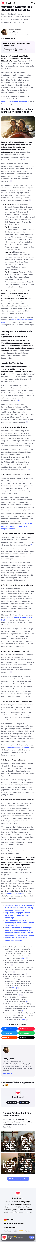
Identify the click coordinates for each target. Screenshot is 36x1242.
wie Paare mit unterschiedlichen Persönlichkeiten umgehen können (16, 526)
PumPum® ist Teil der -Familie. (17, 1231)
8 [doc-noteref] (31, 544)
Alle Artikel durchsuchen (18, 1179)
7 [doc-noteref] (29, 469)
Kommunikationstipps (15, 893)
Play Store (25, 1102)
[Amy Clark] (4, 32)
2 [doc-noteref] (24, 159)
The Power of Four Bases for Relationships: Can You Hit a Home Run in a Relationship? (19, 922)
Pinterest (25, 1029)
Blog (33, 3)
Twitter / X (8, 1033)
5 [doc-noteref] (18, 400)
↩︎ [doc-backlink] (26, 958)
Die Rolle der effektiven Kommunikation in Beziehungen (16, 44)
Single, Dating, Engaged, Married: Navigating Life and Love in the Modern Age (17, 915)
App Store (13, 1102)
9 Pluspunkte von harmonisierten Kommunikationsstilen (14, 50)
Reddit (7, 1037)
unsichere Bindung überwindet (17, 747)
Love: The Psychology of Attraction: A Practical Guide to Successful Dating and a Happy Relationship (19, 907)
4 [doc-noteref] (29, 200)
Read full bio (7, 1073)
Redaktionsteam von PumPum (14, 1223)
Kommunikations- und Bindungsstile (15, 101)
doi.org (22, 958)
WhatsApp (25, 1033)
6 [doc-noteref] (26, 421)
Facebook (8, 1029)
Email (24, 1037)
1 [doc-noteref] (9, 68)
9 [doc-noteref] (11, 672)
